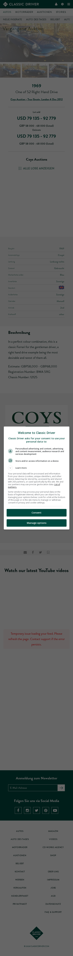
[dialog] (36, 478)
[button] (36, 468)
